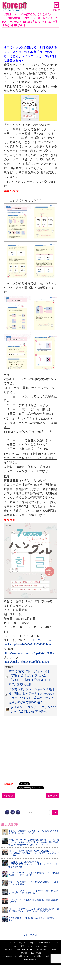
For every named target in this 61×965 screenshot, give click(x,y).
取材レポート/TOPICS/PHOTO (40, 943)
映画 (37, 946)
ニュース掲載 (36, 953)
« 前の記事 (8, 795)
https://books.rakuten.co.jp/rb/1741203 (26, 661)
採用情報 (52, 949)
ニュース (22, 943)
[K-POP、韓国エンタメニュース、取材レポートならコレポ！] (14, 4)
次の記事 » (52, 795)
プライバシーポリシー (24, 949)
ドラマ (29, 946)
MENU (56, 10)
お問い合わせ (40, 949)
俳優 (22, 946)
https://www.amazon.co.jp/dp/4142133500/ (29, 653)
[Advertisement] (30, 36)
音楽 (44, 946)
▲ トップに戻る (30, 935)
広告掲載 (24, 953)
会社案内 (8, 949)
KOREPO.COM (10, 943)
